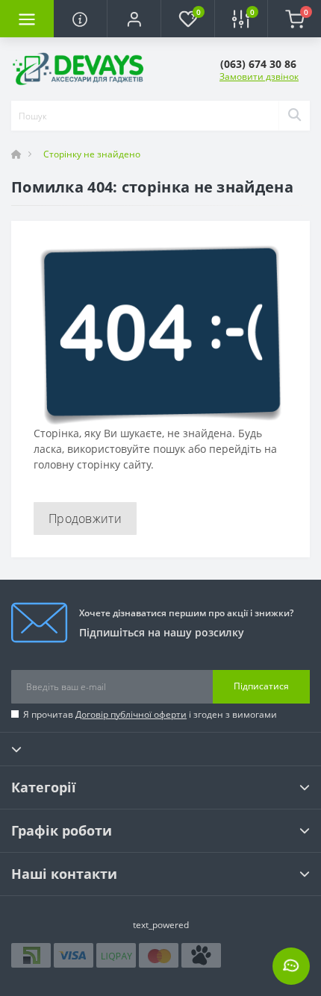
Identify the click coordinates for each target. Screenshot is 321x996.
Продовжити (85, 518)
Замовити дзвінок (259, 76)
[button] (133, 18)
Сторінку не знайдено (91, 154)
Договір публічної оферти (131, 714)
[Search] (294, 116)
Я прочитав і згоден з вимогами (150, 714)
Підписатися (261, 686)
